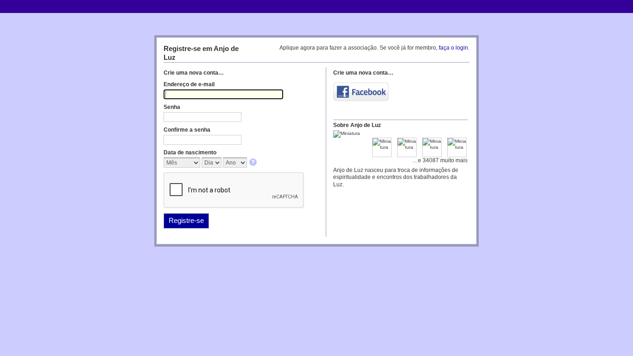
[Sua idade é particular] (253, 163)
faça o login (453, 47)
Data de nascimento (190, 152)
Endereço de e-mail (189, 84)
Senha (172, 107)
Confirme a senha (187, 130)
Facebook (361, 92)
